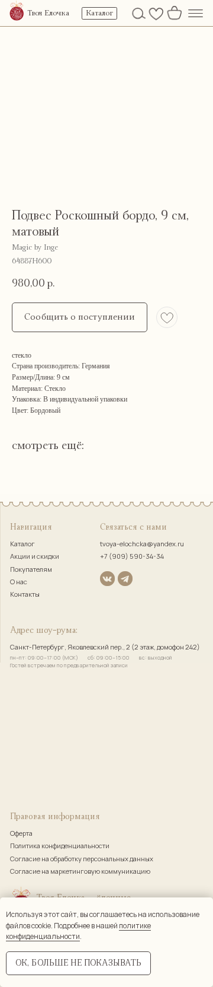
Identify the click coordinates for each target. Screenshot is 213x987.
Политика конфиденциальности (59, 845)
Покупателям (31, 569)
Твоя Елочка (48, 13)
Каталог (22, 543)
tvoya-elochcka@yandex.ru (142, 543)
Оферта (21, 833)
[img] (16, 12)
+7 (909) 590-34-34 (132, 556)
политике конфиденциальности (78, 931)
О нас (18, 581)
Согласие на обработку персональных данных (81, 858)
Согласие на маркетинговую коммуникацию (80, 871)
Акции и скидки (34, 556)
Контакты (25, 594)
